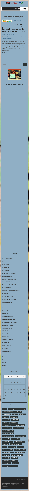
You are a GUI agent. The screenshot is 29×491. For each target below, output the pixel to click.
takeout (5, 466)
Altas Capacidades (7, 261)
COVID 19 (5, 331)
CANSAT (15, 419)
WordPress (9, 484)
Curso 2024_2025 (7, 276)
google (5, 444)
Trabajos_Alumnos (7, 339)
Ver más (6, 52)
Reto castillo (5, 336)
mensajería (16, 36)
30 (4, 409)
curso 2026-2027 (8, 436)
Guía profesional (15, 444)
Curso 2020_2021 (7, 328)
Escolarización (7, 441)
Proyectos (5, 293)
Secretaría (5, 357)
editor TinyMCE (7, 36)
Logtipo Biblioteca (20, 449)
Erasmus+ (5, 348)
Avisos (4, 308)
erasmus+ (15, 438)
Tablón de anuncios (7, 316)
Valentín (14, 466)
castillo (5, 422)
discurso (6, 438)
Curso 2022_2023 (7, 287)
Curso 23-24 (7, 428)
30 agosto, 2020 (10, 34)
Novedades (5, 313)
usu (4, 34)
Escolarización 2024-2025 (9, 279)
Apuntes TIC (5, 342)
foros (12, 36)
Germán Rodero (19, 441)
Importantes (5, 310)
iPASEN (20, 447)
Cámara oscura (20, 436)
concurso (14, 422)
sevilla (15, 463)
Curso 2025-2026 (8, 433)
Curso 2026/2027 (7, 259)
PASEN (14, 458)
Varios (4, 362)
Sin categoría (6, 359)
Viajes (4, 365)
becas (22, 414)
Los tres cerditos (8, 452)
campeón (6, 419)
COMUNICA (5, 264)
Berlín (5, 417)
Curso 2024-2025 (8, 430)
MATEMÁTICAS (6, 351)
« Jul (3, 398)
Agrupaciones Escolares (9, 273)
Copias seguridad (19, 425)
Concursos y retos (7, 325)
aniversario (6, 414)
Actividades (21, 409)
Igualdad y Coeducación (9, 319)
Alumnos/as (5, 334)
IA (4, 447)
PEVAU (6, 460)
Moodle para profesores (17, 21)
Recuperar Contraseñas (9, 299)
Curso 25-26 (5, 267)
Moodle (20, 36)
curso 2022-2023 (18, 428)
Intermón (12, 447)
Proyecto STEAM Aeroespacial (10, 290)
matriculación (20, 452)
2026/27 (12, 409)
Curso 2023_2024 (7, 282)
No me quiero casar (7, 296)
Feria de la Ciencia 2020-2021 (10, 305)
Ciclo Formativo (6, 345)
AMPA (19, 411)
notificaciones (9, 38)
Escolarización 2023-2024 (9, 285)
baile (15, 414)
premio (14, 460)
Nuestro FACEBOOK (21, 479)
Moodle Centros (17, 455)
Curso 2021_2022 (7, 302)
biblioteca (14, 417)
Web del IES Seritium (8, 483)
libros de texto (7, 449)
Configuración (7, 425)
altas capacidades (8, 411)
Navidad (6, 458)
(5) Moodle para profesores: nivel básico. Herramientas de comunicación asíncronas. (13, 28)
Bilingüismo (5, 270)
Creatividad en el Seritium (9, 322)
